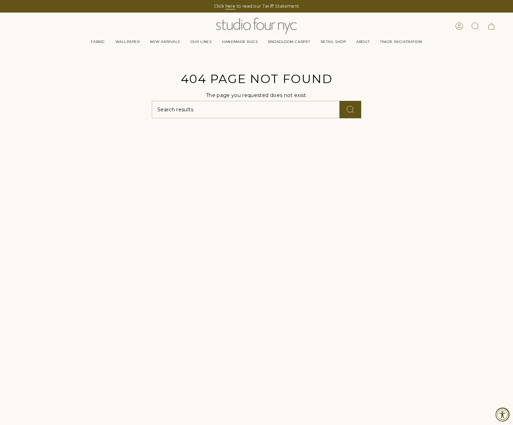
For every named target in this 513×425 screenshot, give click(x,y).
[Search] (350, 109)
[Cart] (491, 26)
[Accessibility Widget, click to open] (503, 415)
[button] (98, 42)
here (230, 6)
